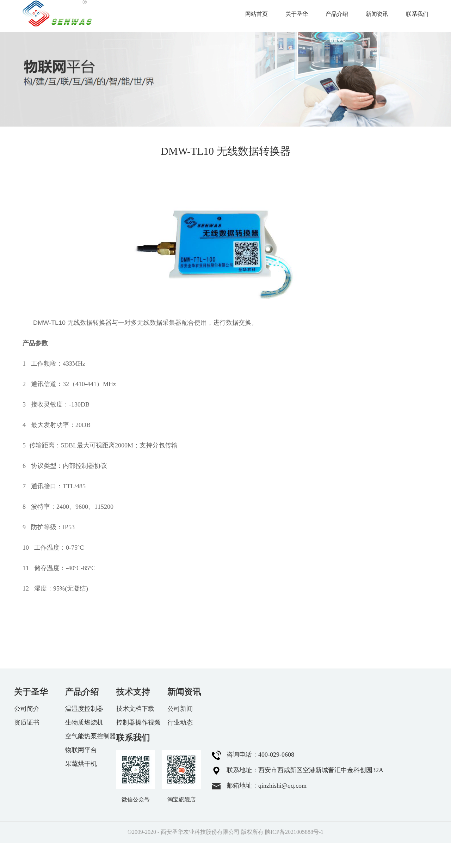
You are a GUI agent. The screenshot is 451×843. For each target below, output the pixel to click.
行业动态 (180, 722)
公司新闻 (180, 708)
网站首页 (256, 14)
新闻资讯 (377, 14)
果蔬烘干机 (81, 763)
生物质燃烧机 (84, 722)
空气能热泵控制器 (90, 736)
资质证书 (26, 722)
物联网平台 (81, 749)
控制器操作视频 (138, 722)
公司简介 (26, 708)
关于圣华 (296, 14)
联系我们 (417, 14)
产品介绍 (337, 14)
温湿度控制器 (84, 708)
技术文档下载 (135, 708)
